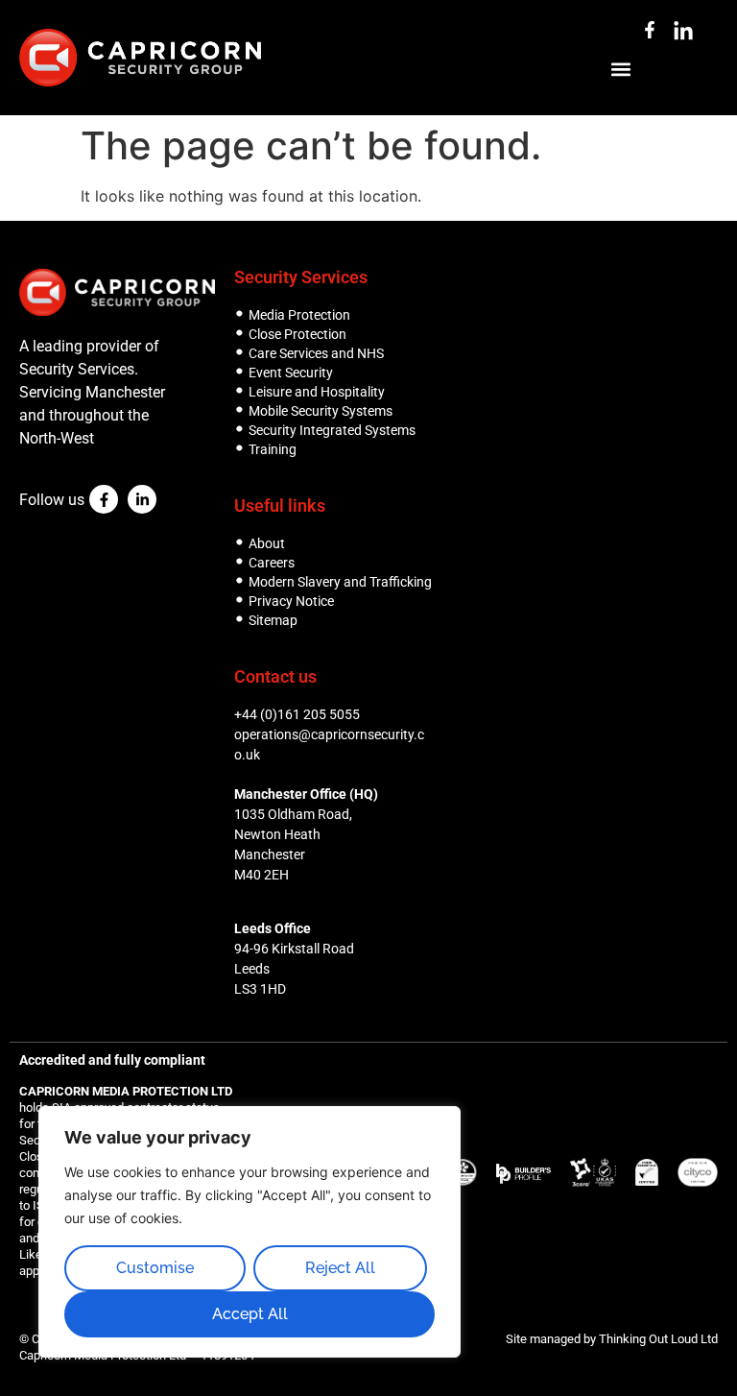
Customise (155, 1268)
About (267, 543)
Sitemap (273, 620)
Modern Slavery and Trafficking (340, 582)
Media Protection (299, 315)
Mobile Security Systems (320, 411)
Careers (272, 562)
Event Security (291, 372)
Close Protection (297, 334)
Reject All (340, 1268)
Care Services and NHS (316, 353)
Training (273, 449)
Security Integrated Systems (332, 430)
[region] (249, 1232)
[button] (620, 68)
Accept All (250, 1314)
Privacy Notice (291, 601)
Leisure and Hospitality (317, 391)
